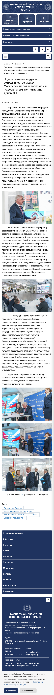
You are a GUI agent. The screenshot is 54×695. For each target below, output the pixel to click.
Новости (18, 64)
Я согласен (11, 691)
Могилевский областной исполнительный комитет (26, 7)
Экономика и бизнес (13, 533)
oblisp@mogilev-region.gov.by (33, 653)
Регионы (7, 556)
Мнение (7, 580)
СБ (21, 495)
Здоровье (8, 562)
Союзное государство (14, 518)
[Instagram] (42, 49)
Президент (8, 591)
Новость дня (9, 585)
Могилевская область (14, 514)
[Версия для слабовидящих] (48, 49)
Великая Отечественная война (18, 511)
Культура (7, 545)
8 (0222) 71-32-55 (13, 654)
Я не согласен (28, 691)
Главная (7, 64)
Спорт (6, 551)
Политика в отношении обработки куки (22, 633)
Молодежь (8, 568)
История (7, 574)
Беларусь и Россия (13, 508)
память (34, 514)
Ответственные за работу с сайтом (20, 623)
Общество (8, 539)
